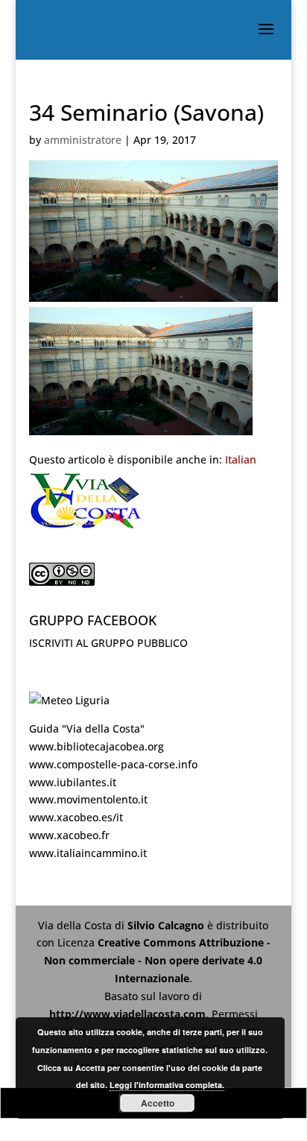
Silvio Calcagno (167, 925)
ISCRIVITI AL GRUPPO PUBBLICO (108, 643)
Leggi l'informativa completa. (167, 1084)
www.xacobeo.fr (69, 835)
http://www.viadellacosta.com (127, 1014)
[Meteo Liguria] (69, 700)
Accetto (157, 1103)
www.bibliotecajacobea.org (96, 746)
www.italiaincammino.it (88, 853)
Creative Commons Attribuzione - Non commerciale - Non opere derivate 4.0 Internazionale (157, 960)
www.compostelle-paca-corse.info (113, 764)
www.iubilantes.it (72, 782)
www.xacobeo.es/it (76, 817)
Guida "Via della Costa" (87, 728)
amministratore (82, 140)
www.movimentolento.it (88, 799)
